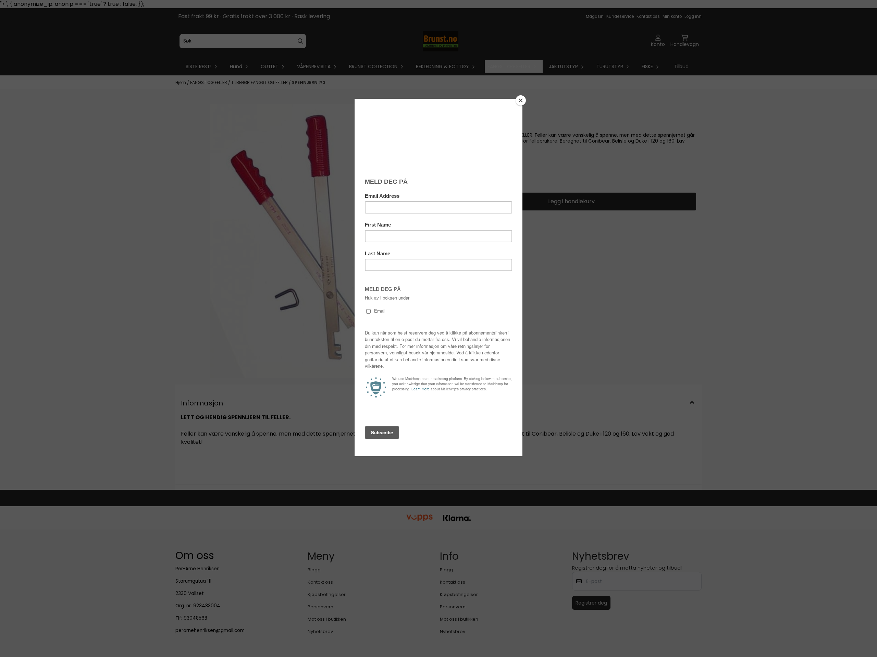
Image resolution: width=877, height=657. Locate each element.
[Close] (521, 100)
